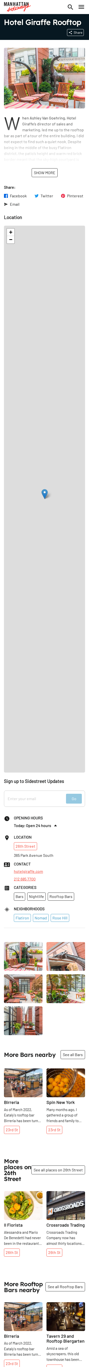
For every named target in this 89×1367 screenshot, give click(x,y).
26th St (12, 1252)
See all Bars (73, 1054)
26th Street (25, 846)
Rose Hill (59, 917)
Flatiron (22, 917)
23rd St (12, 1129)
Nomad (41, 917)
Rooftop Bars (60, 896)
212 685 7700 (25, 879)
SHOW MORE (44, 172)
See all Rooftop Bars (65, 1286)
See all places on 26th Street (58, 1169)
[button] (45, 494)
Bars (19, 896)
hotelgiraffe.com (28, 871)
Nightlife (36, 896)
